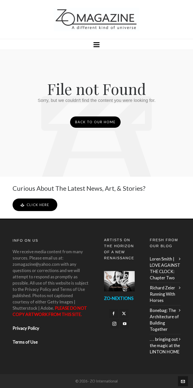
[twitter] (123, 313)
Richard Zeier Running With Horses (162, 294)
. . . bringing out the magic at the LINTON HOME (165, 345)
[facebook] (113, 313)
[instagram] (114, 323)
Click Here (38, 205)
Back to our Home (95, 122)
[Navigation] (96, 44)
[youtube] (124, 323)
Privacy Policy (26, 328)
